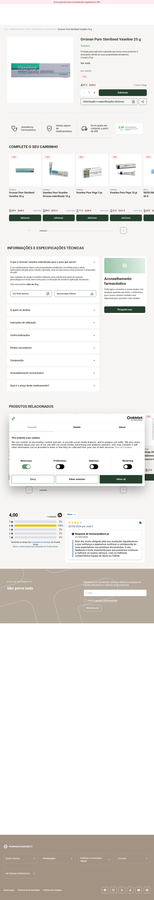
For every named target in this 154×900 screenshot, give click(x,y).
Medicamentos (17, 29)
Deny (33, 479)
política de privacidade (106, 600)
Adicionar (25, 218)
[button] (75, 293)
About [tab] (122, 427)
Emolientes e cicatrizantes (44, 29)
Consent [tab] (31, 427)
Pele (28, 29)
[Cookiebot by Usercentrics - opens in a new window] (129, 418)
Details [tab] (77, 427)
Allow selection (77, 479)
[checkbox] (85, 600)
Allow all (121, 479)
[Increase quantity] (94, 92)
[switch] (60, 466)
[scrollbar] (76, 231)
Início (6, 29)
